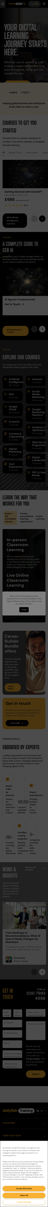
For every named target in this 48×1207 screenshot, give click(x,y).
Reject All (24, 1195)
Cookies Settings (24, 1202)
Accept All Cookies (24, 1188)
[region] (24, 1174)
